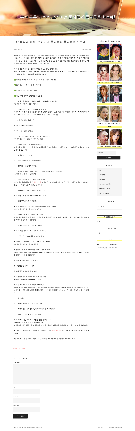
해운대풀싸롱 (57, 330)
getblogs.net (27, 427)
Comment (16, 363)
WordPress (113, 248)
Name (15, 388)
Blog (89, 50)
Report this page (19, 348)
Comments (102, 248)
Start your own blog (105, 184)
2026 (98, 221)
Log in (100, 170)
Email (15, 396)
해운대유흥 (37, 182)
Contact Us (100, 427)
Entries (113, 244)
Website (16, 405)
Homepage (102, 175)
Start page (102, 179)
